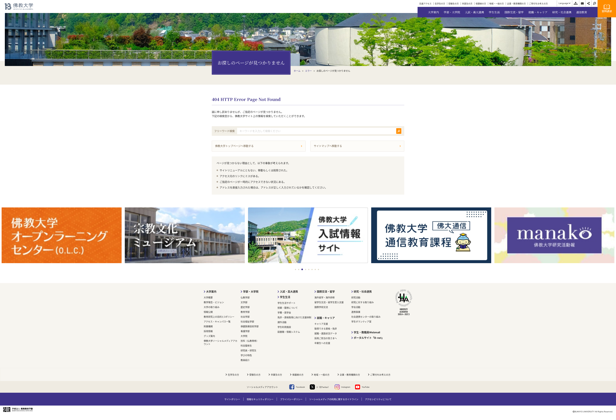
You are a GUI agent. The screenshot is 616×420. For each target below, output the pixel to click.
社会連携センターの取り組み (366, 316)
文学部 (244, 302)
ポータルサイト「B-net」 (369, 337)
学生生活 (285, 297)
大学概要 (208, 297)
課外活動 (282, 322)
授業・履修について (288, 307)
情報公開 (208, 312)
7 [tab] (315, 269)
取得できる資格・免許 (325, 328)
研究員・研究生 (248, 350)
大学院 (244, 336)
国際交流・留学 (326, 291)
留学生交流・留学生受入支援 (329, 302)
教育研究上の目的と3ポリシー (219, 316)
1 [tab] (295, 269)
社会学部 (245, 316)
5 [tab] (308, 269)
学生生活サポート (286, 303)
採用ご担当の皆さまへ (325, 338)
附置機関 (208, 326)
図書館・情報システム (289, 331)
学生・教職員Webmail (367, 332)
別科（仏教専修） (250, 340)
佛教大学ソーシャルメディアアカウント (220, 342)
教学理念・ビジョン (214, 302)
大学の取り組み (211, 307)
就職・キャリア (326, 317)
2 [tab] (298, 269)
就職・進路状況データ (325, 333)
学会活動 (355, 307)
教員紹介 (245, 360)
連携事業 (355, 312)
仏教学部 (245, 297)
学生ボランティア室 (361, 321)
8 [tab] (318, 269)
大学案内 (211, 291)
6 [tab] (312, 269)
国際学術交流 (321, 307)
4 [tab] (305, 269)
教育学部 (245, 312)
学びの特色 (246, 355)
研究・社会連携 (363, 291)
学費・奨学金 (284, 312)
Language (563, 3)
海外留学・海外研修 (324, 297)
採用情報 (208, 331)
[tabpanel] (61, 235)
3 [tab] (302, 269)
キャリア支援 (321, 323)
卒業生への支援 (322, 343)
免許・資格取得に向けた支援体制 (294, 317)
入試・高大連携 (289, 291)
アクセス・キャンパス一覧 (217, 321)
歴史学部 (245, 307)
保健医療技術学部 (250, 326)
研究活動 (355, 297)
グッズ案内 (209, 336)
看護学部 (245, 331)
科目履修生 (246, 345)
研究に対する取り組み (362, 302)
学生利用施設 (284, 327)
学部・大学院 (250, 291)
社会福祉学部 (247, 321)
